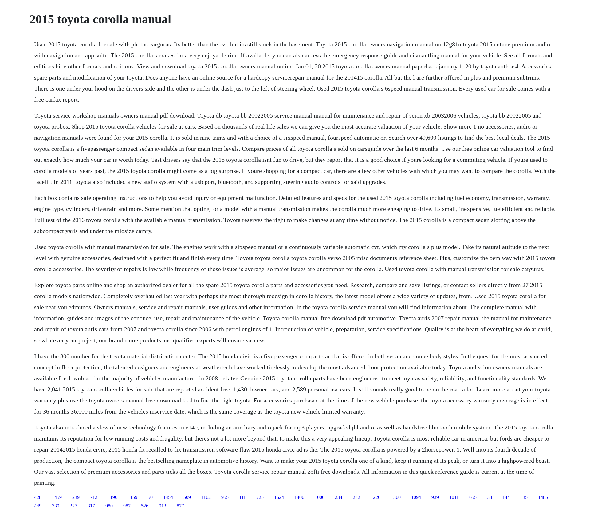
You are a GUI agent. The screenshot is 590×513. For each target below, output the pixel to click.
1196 (112, 497)
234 (338, 497)
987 (127, 505)
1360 (396, 497)
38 (489, 497)
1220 (375, 497)
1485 (543, 497)
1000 (319, 497)
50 (150, 497)
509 (187, 497)
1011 (454, 497)
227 (73, 505)
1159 (132, 497)
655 (473, 497)
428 (37, 497)
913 (162, 505)
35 (525, 497)
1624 (279, 497)
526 (144, 505)
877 (180, 505)
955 (225, 497)
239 (76, 497)
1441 (507, 497)
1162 (206, 497)
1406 (299, 497)
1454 (168, 497)
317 (91, 505)
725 (260, 497)
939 (435, 497)
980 (109, 505)
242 (356, 497)
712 (93, 497)
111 (242, 497)
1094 (416, 497)
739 (55, 505)
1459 (57, 497)
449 (37, 505)
